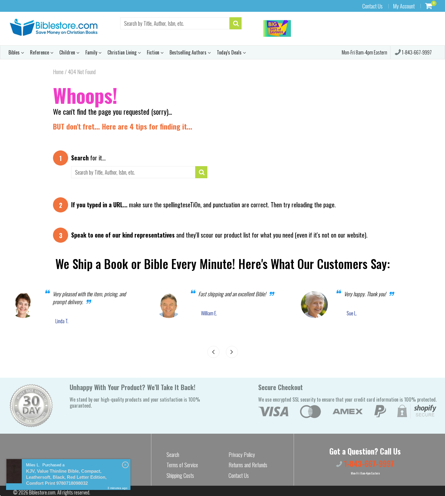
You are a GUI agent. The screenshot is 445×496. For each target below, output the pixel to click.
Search (172, 454)
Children (67, 52)
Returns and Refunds (248, 465)
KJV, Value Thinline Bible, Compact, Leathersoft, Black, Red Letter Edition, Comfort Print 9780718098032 (66, 477)
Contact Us (372, 6)
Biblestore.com (42, 492)
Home (58, 72)
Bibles (14, 52)
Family (91, 52)
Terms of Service (182, 465)
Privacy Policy (242, 454)
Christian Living (122, 52)
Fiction (153, 52)
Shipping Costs (180, 475)
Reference (40, 52)
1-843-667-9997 (416, 52)
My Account (404, 6)
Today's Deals (230, 52)
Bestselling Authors (189, 52)
